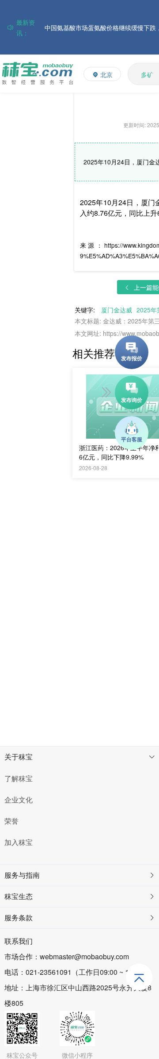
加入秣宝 (18, 842)
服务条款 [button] (18, 917)
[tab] (79, 757)
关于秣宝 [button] (18, 756)
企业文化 (18, 799)
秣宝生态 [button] (18, 896)
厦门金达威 (116, 309)
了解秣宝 (18, 778)
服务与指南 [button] (22, 875)
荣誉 (11, 821)
